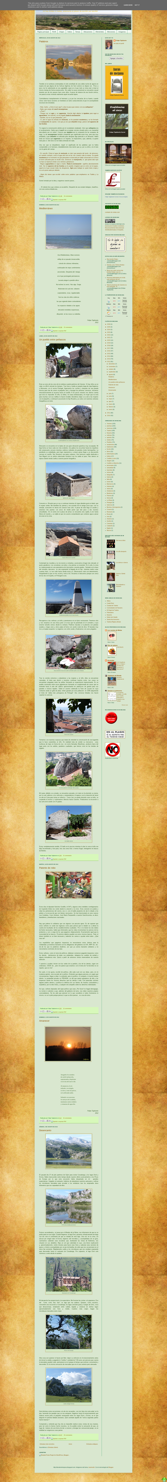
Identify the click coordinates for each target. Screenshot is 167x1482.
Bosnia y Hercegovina (113, 507)
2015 (109, 353)
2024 (109, 329)
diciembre (112, 364)
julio (110, 393)
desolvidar (110, 660)
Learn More (128, 5)
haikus (109, 456)
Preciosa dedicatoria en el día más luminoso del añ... (116, 278)
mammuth (91, 1467)
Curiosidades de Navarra (114, 608)
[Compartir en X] (45, 199)
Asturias (109, 486)
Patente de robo (47, 868)
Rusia (108, 514)
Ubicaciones (88, 32)
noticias (109, 435)
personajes (110, 465)
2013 (109, 359)
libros (108, 451)
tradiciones (110, 447)
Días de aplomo (112, 645)
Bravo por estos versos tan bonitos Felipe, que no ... (115, 271)
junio (110, 396)
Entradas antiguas (92, 1444)
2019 (109, 343)
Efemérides (100, 32)
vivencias (110, 428)
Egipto (109, 528)
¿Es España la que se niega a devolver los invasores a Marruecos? (121, 666)
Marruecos (110, 484)
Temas (77, 32)
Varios (109, 488)
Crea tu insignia (123, 196)
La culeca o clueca (122, 562)
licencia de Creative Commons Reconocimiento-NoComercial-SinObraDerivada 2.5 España (114, 228)
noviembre (112, 366)
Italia (108, 479)
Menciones (111, 32)
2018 (109, 345)
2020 (109, 340)
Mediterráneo (46, 208)
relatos (109, 440)
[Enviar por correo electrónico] (41, 199)
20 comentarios (68, 1435)
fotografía (110, 475)
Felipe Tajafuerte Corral (111, 196)
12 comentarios (67, 1008)
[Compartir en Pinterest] (50, 199)
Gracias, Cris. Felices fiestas (115, 265)
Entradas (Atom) (53, 1447)
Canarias (109, 523)
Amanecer (44, 1021)
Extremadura (111, 454)
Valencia (109, 505)
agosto (111, 374)
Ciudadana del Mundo (114, 675)
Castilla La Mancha (113, 463)
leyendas (109, 470)
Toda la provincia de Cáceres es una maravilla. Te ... (117, 285)
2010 (109, 415)
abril (110, 401)
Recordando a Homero (120, 585)
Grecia (109, 498)
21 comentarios (67, 855)
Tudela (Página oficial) (114, 622)
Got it (137, 5)
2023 (109, 332)
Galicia (109, 477)
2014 (109, 356)
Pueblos (109, 442)
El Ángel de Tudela (113, 610)
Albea (108, 601)
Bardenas (110, 493)
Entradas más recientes (47, 1444)
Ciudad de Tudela (112, 605)
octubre (111, 369)
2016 (109, 351)
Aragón (109, 461)
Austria (109, 521)
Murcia (109, 530)
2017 (109, 348)
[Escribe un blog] (43, 199)
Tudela (109, 430)
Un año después (121, 551)
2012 (109, 361)
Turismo (109, 423)
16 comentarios (68, 196)
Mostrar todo (125, 705)
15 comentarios (67, 1118)
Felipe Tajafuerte (121, 40)
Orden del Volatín (112, 617)
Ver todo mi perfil (119, 43)
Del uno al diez (120, 540)
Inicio (70, 1444)
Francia (109, 495)
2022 (109, 335)
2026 (109, 324)
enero (111, 409)
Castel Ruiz (110, 603)
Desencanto (45, 1130)
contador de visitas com (112, 212)
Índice (70, 32)
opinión (109, 437)
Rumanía (109, 512)
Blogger (110, 1467)
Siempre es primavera (114, 691)
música (109, 472)
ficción (109, 449)
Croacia (109, 509)
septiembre (112, 372)
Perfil (54, 32)
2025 (109, 327)
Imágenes (122, 32)
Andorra (109, 519)
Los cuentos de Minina (114, 630)
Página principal (43, 32)
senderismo (110, 444)
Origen (61, 32)
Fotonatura (110, 612)
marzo (111, 404)
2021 (109, 337)
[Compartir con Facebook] (47, 199)
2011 (109, 413)
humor (109, 481)
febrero (111, 407)
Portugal (109, 502)
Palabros (43, 41)
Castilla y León (111, 458)
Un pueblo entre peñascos (52, 339)
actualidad (110, 467)
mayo (110, 399)
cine (108, 516)
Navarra (109, 433)
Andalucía (110, 491)
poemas (109, 426)
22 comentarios (68, 327)
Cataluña (109, 526)
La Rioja (109, 500)
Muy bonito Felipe (112, 259)
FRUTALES (120, 647)
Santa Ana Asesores (113, 619)
